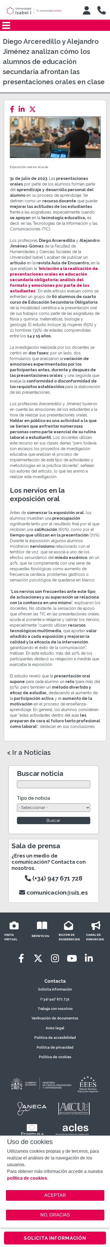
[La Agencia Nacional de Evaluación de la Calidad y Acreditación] (32, 1108)
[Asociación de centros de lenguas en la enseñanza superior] (72, 1131)
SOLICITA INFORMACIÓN (55, 1238)
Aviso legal (55, 1028)
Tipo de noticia (33, 798)
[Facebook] (13, 109)
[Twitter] (34, 109)
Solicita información (55, 989)
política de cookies (27, 1178)
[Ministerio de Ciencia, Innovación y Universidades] (41, 1084)
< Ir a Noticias (28, 752)
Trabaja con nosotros (55, 1009)
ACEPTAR (55, 1195)
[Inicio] (39, 10)
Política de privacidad (55, 1047)
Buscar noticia (40, 773)
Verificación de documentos (55, 1018)
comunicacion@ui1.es (56, 892)
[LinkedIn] (23, 109)
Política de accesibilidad (55, 1038)
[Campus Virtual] (86, 10)
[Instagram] (55, 958)
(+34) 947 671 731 (55, 999)
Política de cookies (55, 1057)
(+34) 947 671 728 (56, 878)
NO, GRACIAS (55, 1214)
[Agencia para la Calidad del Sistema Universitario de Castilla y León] (74, 1108)
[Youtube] (72, 958)
